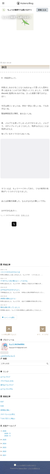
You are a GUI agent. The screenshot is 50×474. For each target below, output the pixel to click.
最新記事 (6, 396)
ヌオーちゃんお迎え (7, 414)
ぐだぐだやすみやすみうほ (10, 272)
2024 (4, 443)
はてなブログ (5, 377)
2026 (4, 431)
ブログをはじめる (6, 381)
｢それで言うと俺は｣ (7, 418)
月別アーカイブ (9, 425)
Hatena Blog (22, 468)
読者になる (42, 10)
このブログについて (7, 356)
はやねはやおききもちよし (10, 289)
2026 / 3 (7, 435)
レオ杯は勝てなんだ (9, 334)
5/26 (2, 406)
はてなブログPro (6, 389)
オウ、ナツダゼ (42, 334)
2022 (4, 451)
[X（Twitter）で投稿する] (14, 224)
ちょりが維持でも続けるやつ (19, 10)
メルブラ (9, 123)
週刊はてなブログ (6, 385)
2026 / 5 (7, 433)
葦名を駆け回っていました (10, 307)
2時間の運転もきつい (8, 298)
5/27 (2, 401)
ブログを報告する (34, 468)
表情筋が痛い (5, 410)
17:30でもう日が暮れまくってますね (13, 281)
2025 (4, 439)
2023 (4, 447)
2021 (4, 455)
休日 (4, 67)
